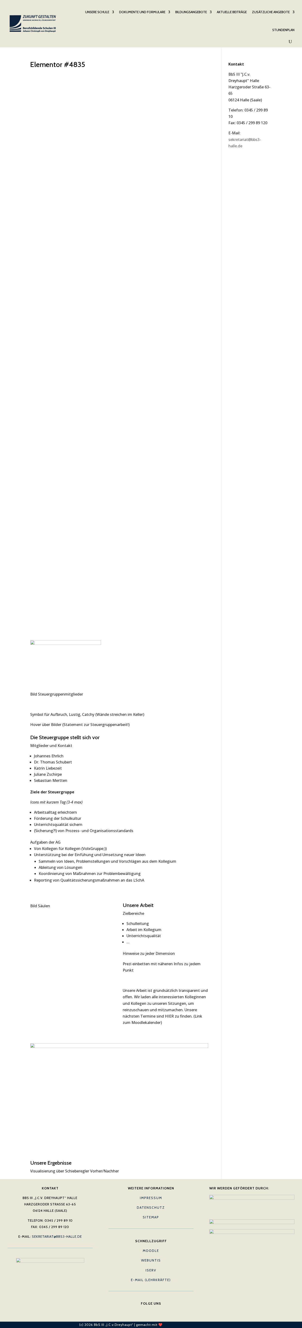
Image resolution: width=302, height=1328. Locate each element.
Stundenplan (283, 30)
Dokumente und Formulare (142, 12)
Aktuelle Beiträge (232, 12)
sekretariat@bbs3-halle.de (57, 1236)
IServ (151, 1270)
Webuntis (151, 1260)
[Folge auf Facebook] (141, 1311)
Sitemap (151, 1217)
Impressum (151, 1198)
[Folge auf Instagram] (160, 1311)
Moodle (151, 1251)
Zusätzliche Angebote (271, 12)
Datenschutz (151, 1207)
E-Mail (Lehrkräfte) (151, 1280)
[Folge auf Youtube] (151, 1311)
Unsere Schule (97, 12)
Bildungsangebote (191, 12)
